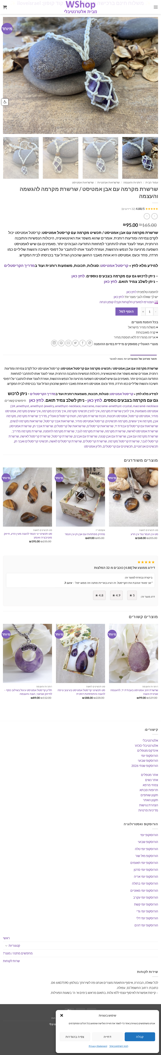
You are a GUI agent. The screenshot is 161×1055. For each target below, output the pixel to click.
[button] (62, 1015)
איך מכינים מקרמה (54, 411)
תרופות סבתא (149, 790)
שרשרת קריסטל (62, 436)
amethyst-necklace (67, 406)
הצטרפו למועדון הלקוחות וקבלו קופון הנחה (127, 302)
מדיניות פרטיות (148, 810)
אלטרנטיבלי (150, 740)
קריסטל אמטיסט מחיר (89, 421)
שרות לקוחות (11, 961)
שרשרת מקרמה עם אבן (142, 436)
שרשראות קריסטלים (100, 426)
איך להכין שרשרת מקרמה (117, 411)
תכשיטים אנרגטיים (146, 446)
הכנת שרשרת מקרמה (92, 416)
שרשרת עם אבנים (85, 436)
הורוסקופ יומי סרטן (146, 869)
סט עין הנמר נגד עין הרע (144, 534)
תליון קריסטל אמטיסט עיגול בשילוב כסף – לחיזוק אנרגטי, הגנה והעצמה (28, 691)
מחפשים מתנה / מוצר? (18, 953)
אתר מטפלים (149, 775)
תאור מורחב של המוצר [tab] (143, 358)
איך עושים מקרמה (29, 411)
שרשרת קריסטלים (95, 441)
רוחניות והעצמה (132, 182)
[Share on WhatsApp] (89, 343)
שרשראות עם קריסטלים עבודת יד (136, 426)
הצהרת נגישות (148, 805)
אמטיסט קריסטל (139, 416)
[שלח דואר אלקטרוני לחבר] (68, 343)
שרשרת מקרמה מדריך (27, 431)
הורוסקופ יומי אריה (146, 876)
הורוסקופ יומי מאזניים (144, 890)
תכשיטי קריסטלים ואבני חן (31, 441)
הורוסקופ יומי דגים (146, 925)
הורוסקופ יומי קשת (146, 904)
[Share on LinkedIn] (54, 343)
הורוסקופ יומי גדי (147, 911)
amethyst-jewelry (42, 406)
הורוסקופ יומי (149, 755)
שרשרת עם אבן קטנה (112, 436)
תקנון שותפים (149, 795)
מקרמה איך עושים (140, 421)
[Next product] (154, 216)
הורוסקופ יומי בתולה (145, 883)
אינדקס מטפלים (147, 750)
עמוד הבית (151, 182)
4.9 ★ (116, 595)
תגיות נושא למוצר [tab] (120, 358)
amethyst (22, 406)
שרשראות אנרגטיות (108, 182)
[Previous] (11, 75)
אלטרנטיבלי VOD (146, 745)
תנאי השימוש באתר (118, 1046)
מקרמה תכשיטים (116, 421)
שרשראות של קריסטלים (70, 426)
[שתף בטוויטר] (75, 343)
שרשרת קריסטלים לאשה (65, 441)
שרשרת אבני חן (43, 426)
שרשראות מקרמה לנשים (26, 421)
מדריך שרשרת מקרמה (32, 416)
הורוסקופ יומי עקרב (145, 897)
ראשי (6, 938)
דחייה (107, 1036)
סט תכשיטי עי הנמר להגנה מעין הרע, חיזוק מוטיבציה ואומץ (28, 535)
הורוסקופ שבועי (148, 760)
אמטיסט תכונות (117, 416)
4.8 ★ (99, 595)
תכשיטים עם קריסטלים (118, 446)
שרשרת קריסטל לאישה (35, 436)
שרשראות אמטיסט (83, 182)
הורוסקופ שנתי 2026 (144, 765)
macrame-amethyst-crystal (113, 406)
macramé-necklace (145, 406)
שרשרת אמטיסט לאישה (142, 431)
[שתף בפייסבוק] (82, 343)
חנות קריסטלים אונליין (62, 416)
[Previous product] (147, 216)
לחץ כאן (78, 276)
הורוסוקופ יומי (149, 835)
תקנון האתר (150, 800)
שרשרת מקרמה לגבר (90, 431)
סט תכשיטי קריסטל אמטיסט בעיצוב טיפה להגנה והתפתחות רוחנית (81, 691)
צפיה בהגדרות (75, 1036)
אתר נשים (151, 780)
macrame (88, 406)
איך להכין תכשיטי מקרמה (83, 411)
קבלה (140, 1036)
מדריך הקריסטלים (19, 265)
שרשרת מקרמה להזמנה (58, 431)
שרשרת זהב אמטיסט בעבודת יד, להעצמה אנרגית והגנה (134, 691)
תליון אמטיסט (93, 446)
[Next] (150, 75)
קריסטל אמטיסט (114, 265)
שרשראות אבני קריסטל (59, 421)
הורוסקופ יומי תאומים (144, 862)
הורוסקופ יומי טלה (146, 849)
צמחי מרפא (150, 785)
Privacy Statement (98, 1046)
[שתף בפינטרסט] (61, 343)
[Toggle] (6, 945)
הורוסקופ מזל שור (146, 856)
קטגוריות (14, 945)
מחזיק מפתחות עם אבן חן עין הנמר (85, 534)
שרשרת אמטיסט (21, 426)
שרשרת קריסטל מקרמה (124, 441)
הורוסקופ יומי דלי (147, 918)
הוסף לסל (126, 311)
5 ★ (132, 595)
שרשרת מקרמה (115, 431)
